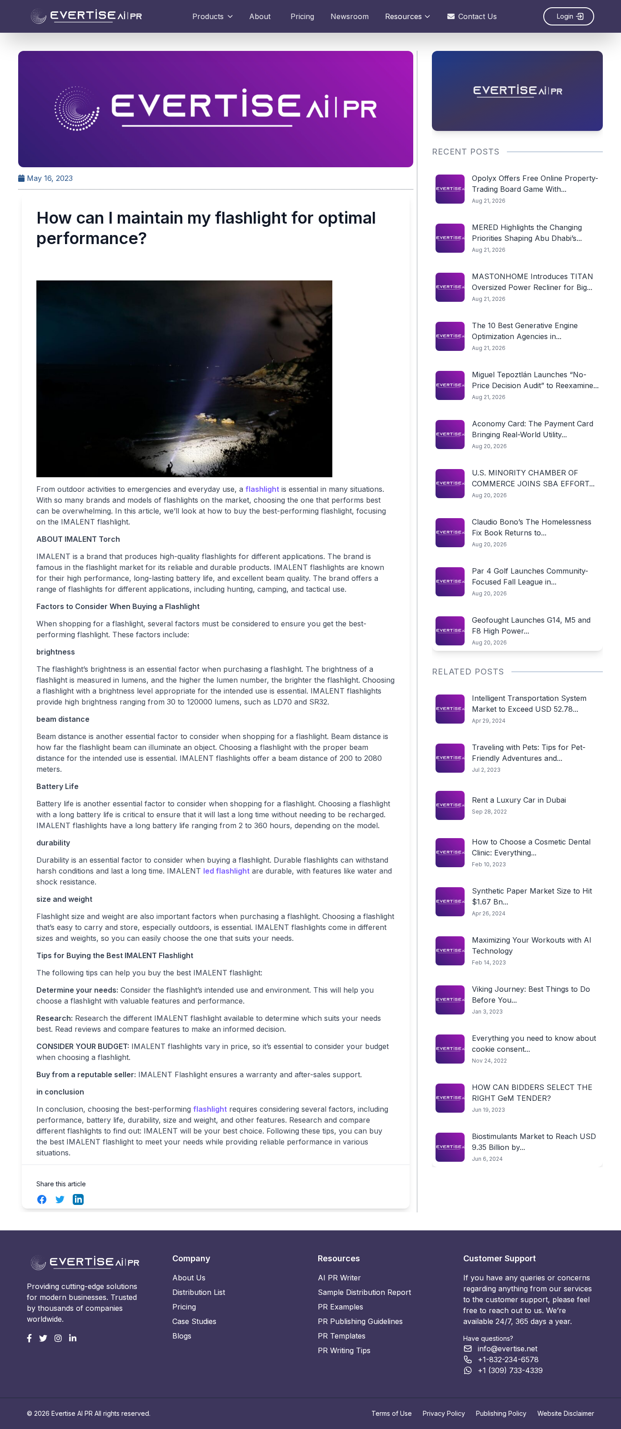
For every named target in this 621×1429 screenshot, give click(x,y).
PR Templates (342, 1335)
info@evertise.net (507, 1348)
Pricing (302, 16)
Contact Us (477, 16)
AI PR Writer (339, 1277)
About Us (188, 1277)
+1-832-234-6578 (508, 1359)
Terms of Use (391, 1413)
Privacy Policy (444, 1413)
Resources (403, 16)
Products (208, 16)
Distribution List (198, 1292)
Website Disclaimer (565, 1413)
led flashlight (226, 870)
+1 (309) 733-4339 (510, 1370)
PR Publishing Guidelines (360, 1321)
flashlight (262, 489)
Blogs (181, 1335)
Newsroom (350, 16)
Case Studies (194, 1321)
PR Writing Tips (344, 1350)
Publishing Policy (501, 1413)
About (259, 16)
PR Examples (340, 1306)
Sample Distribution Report (364, 1292)
